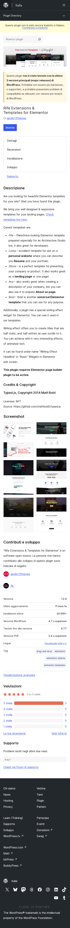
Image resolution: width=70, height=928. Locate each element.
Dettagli (12, 140)
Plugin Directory (12, 15)
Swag (42, 836)
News (7, 794)
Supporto (12, 176)
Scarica (10, 127)
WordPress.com (15, 847)
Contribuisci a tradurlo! (35, 27)
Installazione (15, 158)
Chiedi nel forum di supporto (21, 767)
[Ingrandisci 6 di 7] (62, 464)
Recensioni (14, 149)
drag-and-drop (44, 651)
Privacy (8, 806)
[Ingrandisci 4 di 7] (29, 502)
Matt (8, 853)
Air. (12, 585)
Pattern (41, 806)
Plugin (40, 800)
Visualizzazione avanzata (19, 675)
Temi (40, 794)
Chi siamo (9, 788)
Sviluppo (12, 167)
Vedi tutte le (59, 733)
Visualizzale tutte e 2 (56, 643)
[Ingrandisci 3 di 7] (29, 464)
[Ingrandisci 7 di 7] (62, 502)
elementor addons (56, 658)
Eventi (41, 824)
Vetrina (41, 788)
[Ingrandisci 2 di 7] (29, 446)
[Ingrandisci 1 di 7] (29, 426)
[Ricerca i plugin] (39, 39)
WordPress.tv (13, 836)
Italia (14, 881)
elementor (60, 651)
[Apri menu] (64, 5)
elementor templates (54, 665)
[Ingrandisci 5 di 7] (62, 426)
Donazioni (45, 830)
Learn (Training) (13, 818)
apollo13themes (16, 118)
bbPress (10, 859)
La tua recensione (14, 733)
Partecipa (43, 818)
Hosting (8, 800)
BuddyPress (12, 865)
